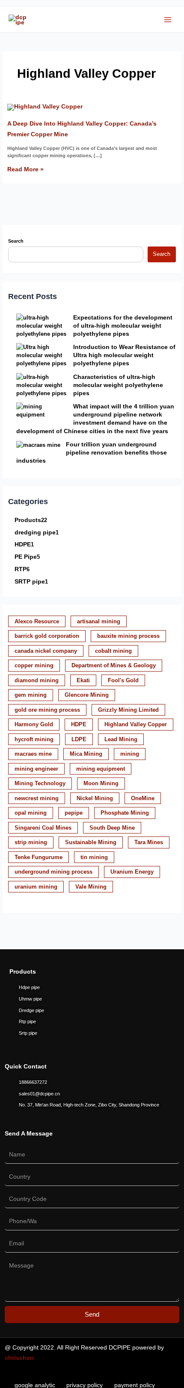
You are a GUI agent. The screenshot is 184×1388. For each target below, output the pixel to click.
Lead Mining (120, 739)
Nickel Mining (95, 798)
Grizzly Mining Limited (128, 710)
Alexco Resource (37, 621)
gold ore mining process (47, 710)
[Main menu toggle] (167, 19)
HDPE (78, 724)
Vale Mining (91, 886)
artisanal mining (98, 621)
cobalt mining (113, 651)
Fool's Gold (123, 680)
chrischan (19, 1357)
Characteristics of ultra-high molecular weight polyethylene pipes (118, 384)
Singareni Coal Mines (43, 828)
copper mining (34, 665)
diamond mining (37, 680)
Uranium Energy (132, 872)
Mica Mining (86, 754)
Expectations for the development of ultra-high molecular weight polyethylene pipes (122, 325)
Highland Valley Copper (135, 724)
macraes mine (33, 754)
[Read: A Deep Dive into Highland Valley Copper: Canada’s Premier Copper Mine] (45, 106)
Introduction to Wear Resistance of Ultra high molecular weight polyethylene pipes (124, 355)
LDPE (78, 739)
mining (129, 754)
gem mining (31, 695)
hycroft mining (34, 739)
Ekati (83, 680)
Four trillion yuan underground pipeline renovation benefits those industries (91, 452)
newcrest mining (37, 798)
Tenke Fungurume (38, 857)
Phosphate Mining (125, 813)
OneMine (142, 798)
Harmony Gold (34, 724)
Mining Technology (40, 783)
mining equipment (100, 769)
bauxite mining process (128, 636)
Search (16, 241)
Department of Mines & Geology (113, 665)
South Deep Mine (112, 828)
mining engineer (36, 769)
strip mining (31, 842)
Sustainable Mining (90, 842)
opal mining (31, 813)
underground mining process (53, 872)
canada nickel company (46, 651)
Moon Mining (101, 783)
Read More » (25, 169)
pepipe (74, 813)
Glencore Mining (87, 695)
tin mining (94, 857)
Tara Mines (148, 842)
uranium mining (36, 886)
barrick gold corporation (47, 636)
